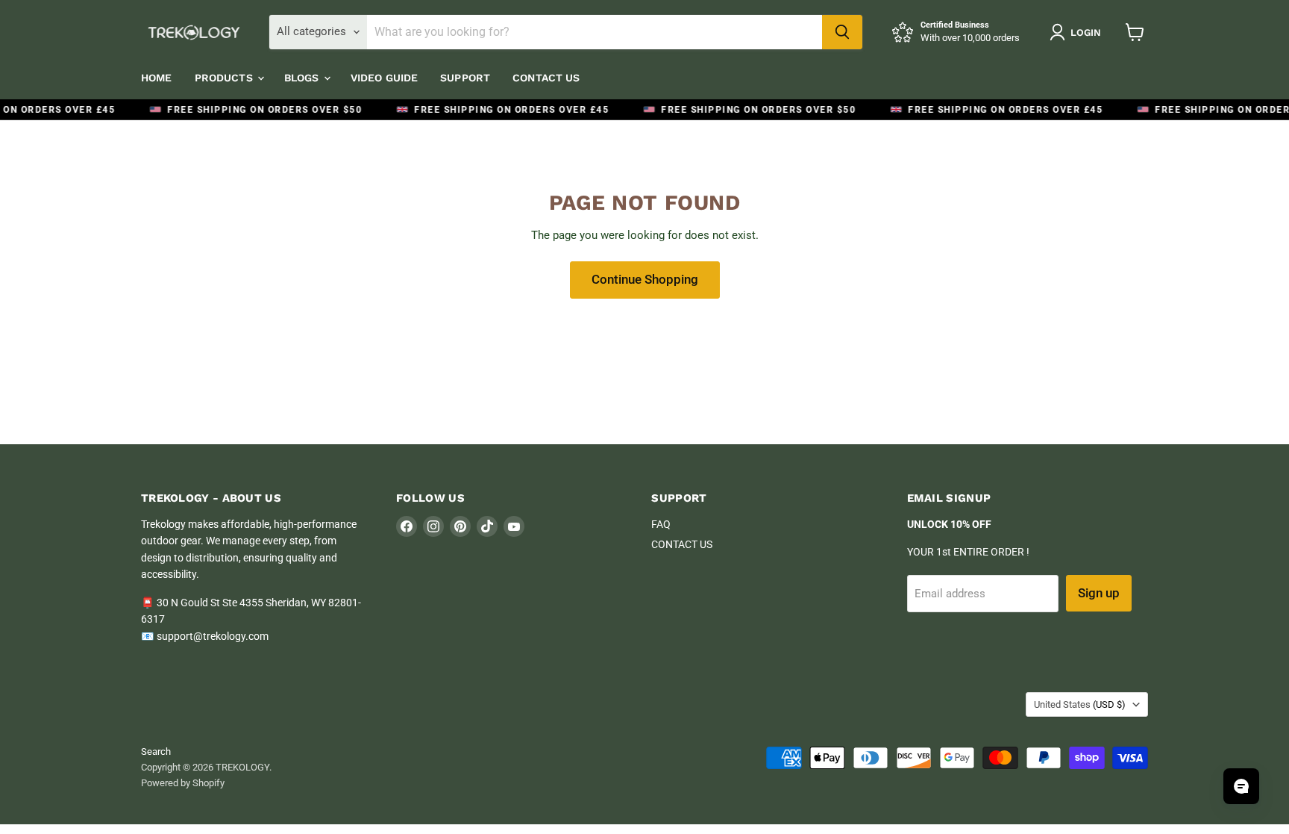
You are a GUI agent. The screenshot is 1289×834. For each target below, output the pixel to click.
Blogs (303, 78)
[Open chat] (1241, 786)
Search (156, 751)
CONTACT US (681, 544)
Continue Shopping (645, 279)
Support (465, 78)
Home (156, 78)
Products (225, 78)
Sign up (1099, 592)
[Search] (842, 32)
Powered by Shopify (183, 782)
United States (1080, 704)
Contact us (546, 78)
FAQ (661, 524)
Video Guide (384, 78)
